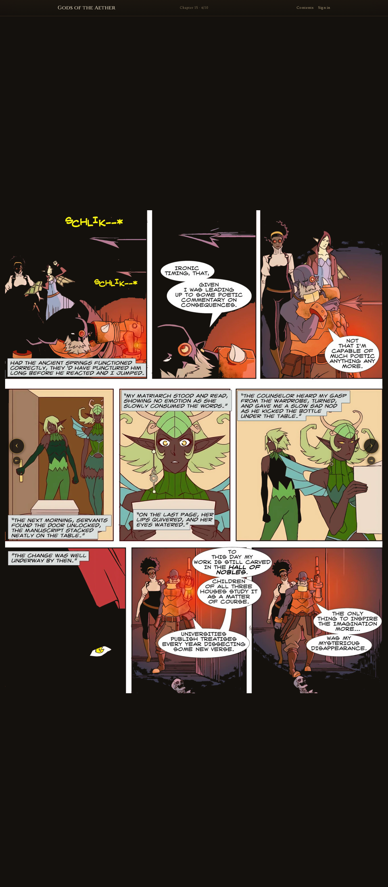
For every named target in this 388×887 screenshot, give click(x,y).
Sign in (324, 8)
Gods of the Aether (86, 7)
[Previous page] (73, 451)
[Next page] (314, 451)
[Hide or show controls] (194, 451)
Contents (305, 8)
